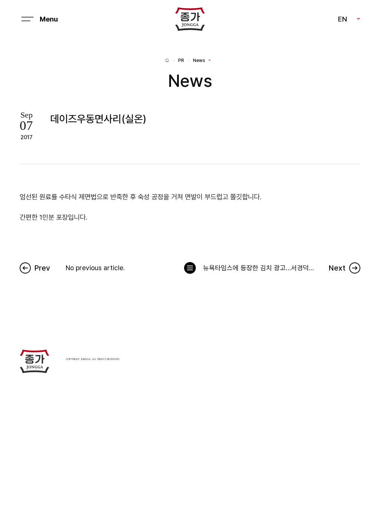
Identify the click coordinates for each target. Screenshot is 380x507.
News (199, 60)
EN (342, 19)
